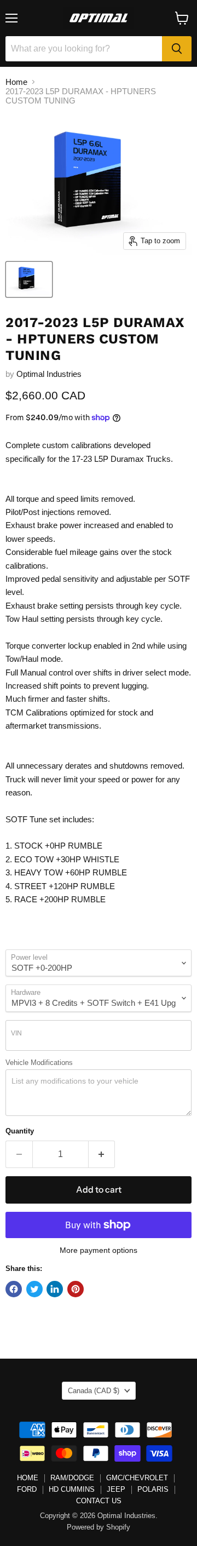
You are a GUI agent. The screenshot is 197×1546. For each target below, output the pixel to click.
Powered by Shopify (98, 1527)
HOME (27, 1478)
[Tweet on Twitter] (34, 1289)
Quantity (19, 1131)
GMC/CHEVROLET (137, 1478)
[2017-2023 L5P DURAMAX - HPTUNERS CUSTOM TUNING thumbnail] (29, 279)
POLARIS (153, 1489)
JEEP (116, 1489)
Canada (93, 1391)
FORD (27, 1489)
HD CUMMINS (72, 1489)
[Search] (177, 48)
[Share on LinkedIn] (55, 1289)
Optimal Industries (49, 374)
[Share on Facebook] (13, 1289)
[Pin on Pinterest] (75, 1289)
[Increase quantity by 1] (102, 1154)
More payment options (98, 1250)
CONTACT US (98, 1501)
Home (16, 82)
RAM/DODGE (72, 1478)
